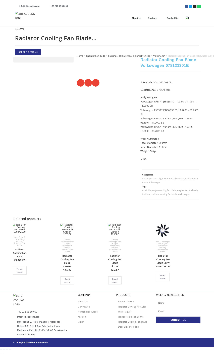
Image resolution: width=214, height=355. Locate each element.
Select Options (28, 52)
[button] (199, 18)
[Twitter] (190, 6)
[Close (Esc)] (10, 349)
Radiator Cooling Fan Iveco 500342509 (19, 255)
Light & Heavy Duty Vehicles (20, 239)
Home (80, 55)
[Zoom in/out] (1, 349)
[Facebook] (180, 342)
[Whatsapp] (199, 6)
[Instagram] (194, 6)
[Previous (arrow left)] (1, 353)
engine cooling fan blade (164, 190)
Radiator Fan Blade (95, 55)
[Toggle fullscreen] (4, 349)
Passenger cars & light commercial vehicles (129, 55)
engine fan (182, 190)
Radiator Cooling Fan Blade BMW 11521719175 (163, 261)
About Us (136, 18)
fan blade (193, 190)
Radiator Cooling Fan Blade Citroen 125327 (67, 262)
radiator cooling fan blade (164, 194)
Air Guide (146, 190)
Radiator (146, 194)
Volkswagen (154, 182)
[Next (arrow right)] (4, 353)
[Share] (7, 349)
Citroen (67, 239)
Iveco (16, 237)
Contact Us (172, 18)
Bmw (158, 241)
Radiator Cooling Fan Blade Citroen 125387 (115, 262)
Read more (19, 270)
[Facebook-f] (186, 6)
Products (152, 18)
